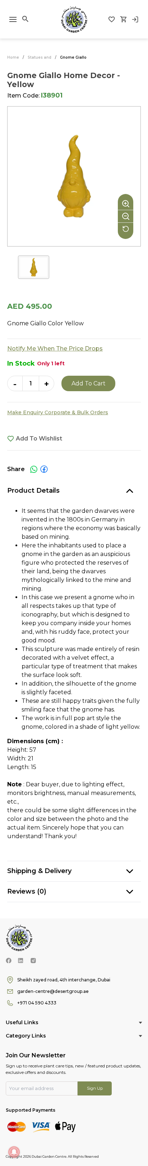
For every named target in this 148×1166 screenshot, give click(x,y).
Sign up (95, 1088)
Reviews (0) (26, 891)
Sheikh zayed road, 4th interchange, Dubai (63, 979)
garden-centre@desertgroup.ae (53, 991)
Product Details (33, 490)
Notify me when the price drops (55, 348)
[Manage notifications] (14, 1152)
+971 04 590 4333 (36, 1002)
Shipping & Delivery (39, 871)
